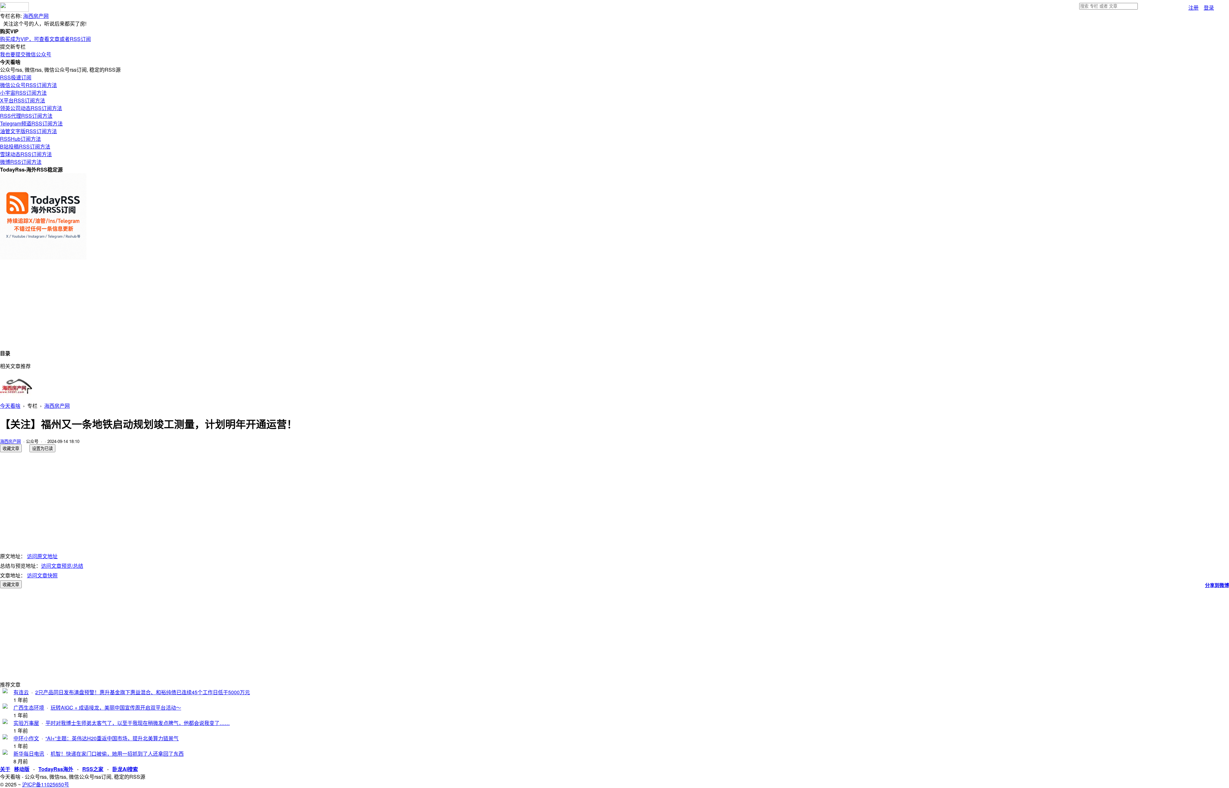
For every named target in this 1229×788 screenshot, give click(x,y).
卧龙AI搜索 (125, 769)
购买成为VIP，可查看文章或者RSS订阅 (45, 39)
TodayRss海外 (55, 769)
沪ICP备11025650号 (45, 784)
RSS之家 (92, 769)
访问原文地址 (42, 556)
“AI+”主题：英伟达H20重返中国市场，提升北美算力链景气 (112, 738)
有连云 (21, 692)
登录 (1209, 7)
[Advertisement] (192, 304)
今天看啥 (10, 405)
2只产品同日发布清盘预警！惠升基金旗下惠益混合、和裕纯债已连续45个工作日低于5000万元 (142, 692)
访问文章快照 (42, 575)
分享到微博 (1217, 585)
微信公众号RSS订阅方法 (28, 85)
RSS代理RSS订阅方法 (26, 115)
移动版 (21, 769)
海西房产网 (36, 16)
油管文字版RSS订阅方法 (28, 131)
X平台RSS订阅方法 (22, 100)
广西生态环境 (28, 707)
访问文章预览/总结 (62, 565)
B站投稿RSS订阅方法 (25, 146)
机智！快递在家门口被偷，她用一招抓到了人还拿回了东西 (117, 753)
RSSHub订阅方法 (20, 138)
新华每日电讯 (28, 753)
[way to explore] (14, 9)
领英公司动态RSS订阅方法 (31, 108)
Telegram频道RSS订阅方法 (31, 123)
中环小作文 (26, 738)
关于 (5, 769)
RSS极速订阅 (15, 77)
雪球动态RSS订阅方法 (26, 154)
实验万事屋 (26, 723)
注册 (1193, 7)
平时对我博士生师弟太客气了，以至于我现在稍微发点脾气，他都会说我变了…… (137, 723)
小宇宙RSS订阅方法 (23, 92)
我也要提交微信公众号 (25, 54)
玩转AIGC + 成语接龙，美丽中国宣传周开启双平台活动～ (116, 707)
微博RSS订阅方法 (21, 161)
